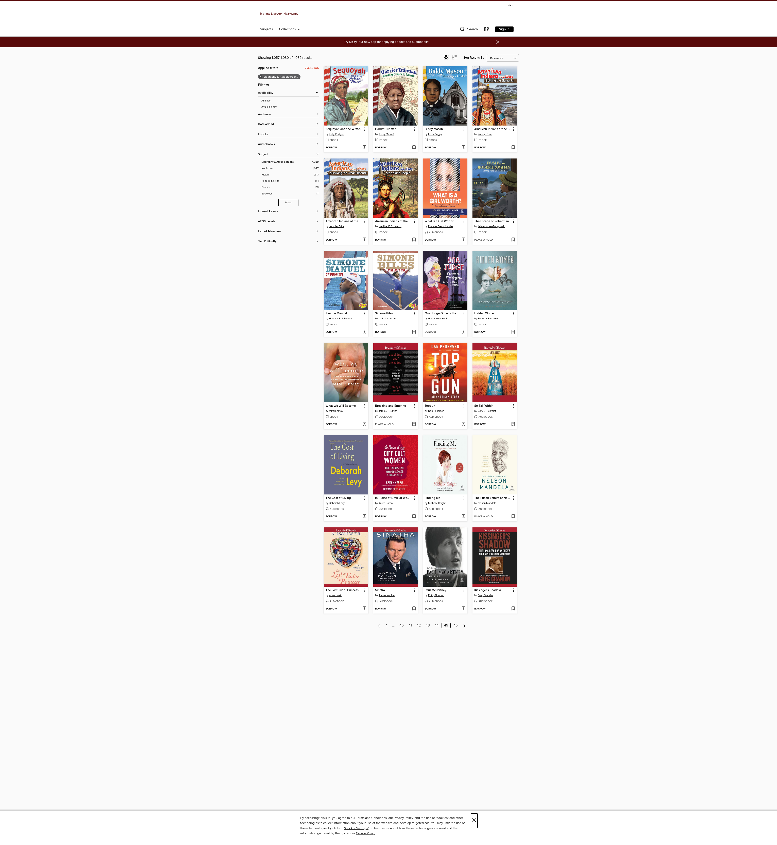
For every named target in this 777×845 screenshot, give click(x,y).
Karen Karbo (386, 503)
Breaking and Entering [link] (390, 406)
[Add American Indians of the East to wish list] (413, 240)
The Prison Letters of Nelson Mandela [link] (492, 498)
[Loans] (487, 30)
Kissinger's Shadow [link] (487, 590)
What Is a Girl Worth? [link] (439, 221)
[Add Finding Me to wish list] (463, 516)
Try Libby (350, 42)
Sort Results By (473, 58)
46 (455, 625)
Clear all (312, 68)
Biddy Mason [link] (434, 129)
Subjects (266, 29)
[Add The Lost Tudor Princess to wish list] (364, 609)
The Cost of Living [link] (338, 498)
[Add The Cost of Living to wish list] (364, 516)
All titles (266, 100)
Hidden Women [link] (485, 313)
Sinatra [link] (380, 590)
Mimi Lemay (336, 411)
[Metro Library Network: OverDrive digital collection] (279, 14)
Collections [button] (288, 29)
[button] (468, 30)
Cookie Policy (365, 833)
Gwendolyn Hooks (438, 318)
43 (428, 625)
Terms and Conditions (371, 818)
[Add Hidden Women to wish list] (513, 332)
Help (510, 5)
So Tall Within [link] (484, 406)
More (288, 202)
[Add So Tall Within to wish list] (513, 424)
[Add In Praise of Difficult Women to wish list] (413, 516)
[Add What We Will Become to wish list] (364, 424)
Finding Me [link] (432, 498)
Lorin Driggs (435, 134)
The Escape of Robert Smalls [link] (492, 221)
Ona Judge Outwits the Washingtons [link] (443, 313)
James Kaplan (387, 595)
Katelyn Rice (485, 134)
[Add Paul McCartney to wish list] (463, 609)
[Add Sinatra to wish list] (413, 609)
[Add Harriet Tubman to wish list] (413, 147)
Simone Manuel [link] (336, 313)
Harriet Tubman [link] (385, 129)
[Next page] (464, 625)
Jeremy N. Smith (388, 411)
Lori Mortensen (387, 318)
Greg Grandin (485, 595)
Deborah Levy (337, 503)
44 (437, 625)
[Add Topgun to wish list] (463, 424)
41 (410, 625)
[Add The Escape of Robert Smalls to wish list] (513, 240)
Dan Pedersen (436, 411)
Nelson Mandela (487, 503)
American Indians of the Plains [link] (344, 221)
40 (401, 625)
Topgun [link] (430, 406)
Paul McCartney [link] (435, 590)
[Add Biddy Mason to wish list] (463, 147)
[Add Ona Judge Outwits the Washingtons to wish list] (463, 332)
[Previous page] (379, 625)
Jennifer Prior (336, 226)
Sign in (504, 29)
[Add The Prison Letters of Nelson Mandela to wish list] (513, 516)
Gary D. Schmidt (487, 411)
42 (419, 625)
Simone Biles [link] (384, 313)
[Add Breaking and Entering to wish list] (413, 424)
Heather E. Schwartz (390, 226)
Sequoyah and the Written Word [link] (344, 129)
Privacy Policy (403, 818)
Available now (269, 107)
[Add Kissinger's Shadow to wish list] (513, 609)
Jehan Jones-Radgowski (491, 226)
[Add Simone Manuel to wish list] (364, 332)
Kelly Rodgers (336, 134)
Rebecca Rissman (488, 318)
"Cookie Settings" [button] (356, 828)
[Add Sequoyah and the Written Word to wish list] (364, 147)
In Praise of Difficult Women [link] (393, 498)
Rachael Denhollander (440, 226)
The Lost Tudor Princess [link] (342, 590)
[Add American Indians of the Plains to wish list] (364, 240)
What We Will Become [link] (341, 406)
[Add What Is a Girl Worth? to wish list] (463, 240)
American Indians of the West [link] (492, 129)
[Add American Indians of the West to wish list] (513, 147)
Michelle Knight (437, 503)
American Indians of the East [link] (393, 221)
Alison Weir (335, 595)
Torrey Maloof (386, 134)
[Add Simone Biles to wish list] (413, 332)
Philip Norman (436, 595)
